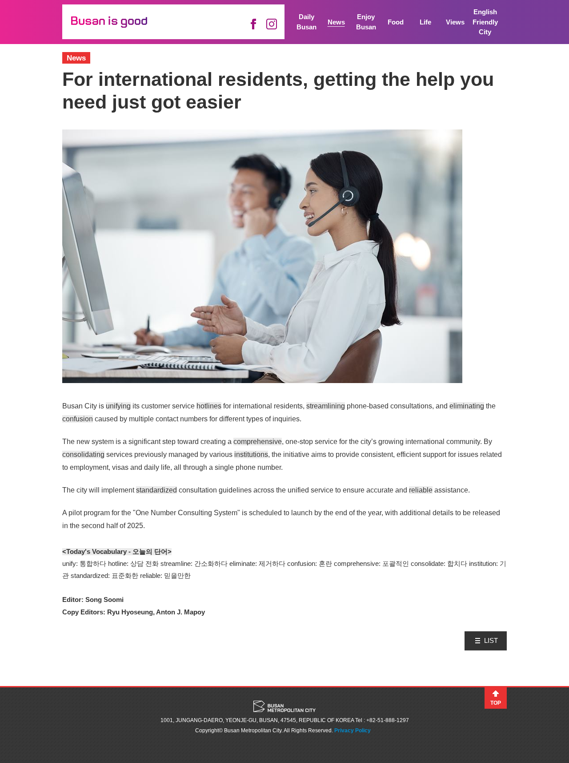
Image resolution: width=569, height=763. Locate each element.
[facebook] (253, 24)
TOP (495, 703)
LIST (491, 640)
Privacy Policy (352, 730)
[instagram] (271, 24)
